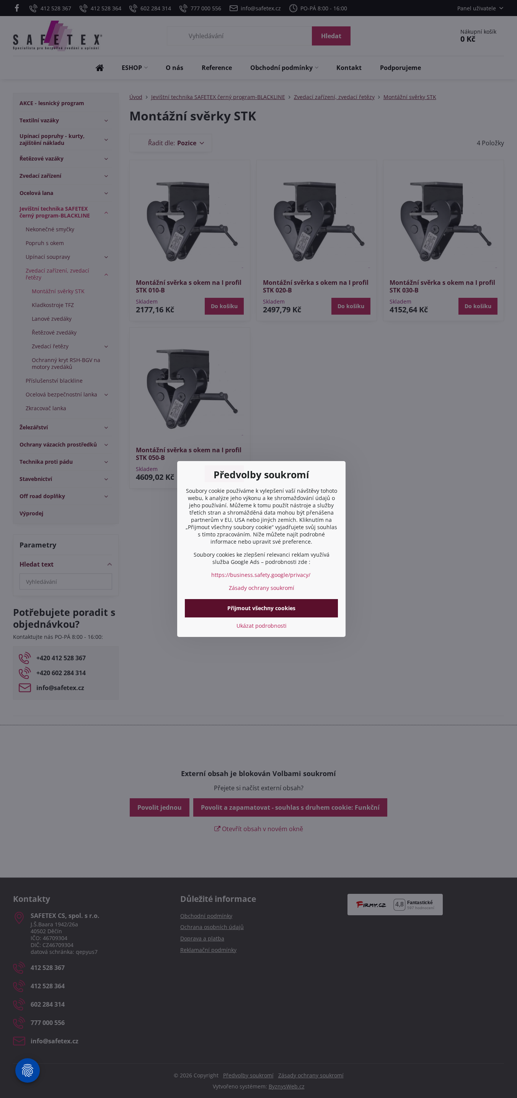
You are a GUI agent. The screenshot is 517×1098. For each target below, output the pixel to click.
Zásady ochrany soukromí (261, 587)
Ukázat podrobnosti (261, 625)
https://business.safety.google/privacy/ (260, 574)
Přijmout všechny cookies (261, 608)
